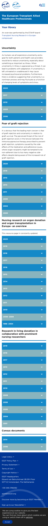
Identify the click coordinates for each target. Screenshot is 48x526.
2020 (5, 88)
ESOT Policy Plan (9, 461)
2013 (5, 185)
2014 (5, 281)
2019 (5, 246)
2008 (5, 199)
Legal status (7, 457)
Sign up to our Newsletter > (14, 505)
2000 (5, 213)
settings (29, 517)
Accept (7, 522)
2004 (5, 206)
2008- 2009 (8, 317)
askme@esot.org (9, 494)
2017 (5, 95)
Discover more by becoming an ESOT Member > (22, 499)
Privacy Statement (10, 465)
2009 (5, 109)
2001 (5, 423)
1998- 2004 (8, 324)
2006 (5, 116)
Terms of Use (7, 469)
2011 (5, 192)
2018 (5, 171)
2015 (5, 178)
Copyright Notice (9, 473)
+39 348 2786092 (9, 488)
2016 (5, 267)
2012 (5, 296)
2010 (5, 102)
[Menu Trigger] (43, 5)
